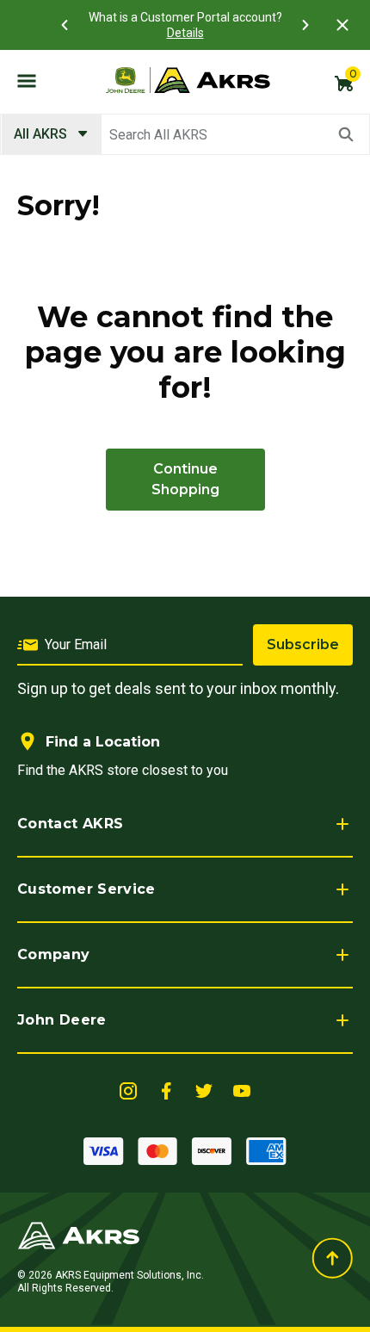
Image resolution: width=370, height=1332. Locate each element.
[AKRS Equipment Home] (187, 80)
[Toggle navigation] (26, 80)
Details (185, 33)
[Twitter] (204, 1089)
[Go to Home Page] (78, 1234)
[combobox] (185, 134)
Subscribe (303, 644)
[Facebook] (166, 1089)
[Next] (305, 25)
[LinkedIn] (128, 1089)
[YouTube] (241, 1089)
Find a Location (103, 742)
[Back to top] (332, 1258)
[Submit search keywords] (346, 134)
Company (53, 954)
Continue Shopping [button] (185, 479)
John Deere (62, 1020)
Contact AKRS (70, 823)
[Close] (342, 25)
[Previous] (64, 25)
